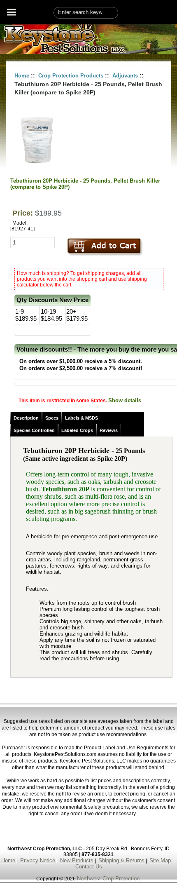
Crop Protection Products (70, 76)
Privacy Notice (37, 860)
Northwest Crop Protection (108, 878)
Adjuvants (125, 76)
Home (21, 76)
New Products (76, 860)
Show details (124, 400)
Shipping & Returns (121, 860)
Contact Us (88, 866)
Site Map (160, 860)
